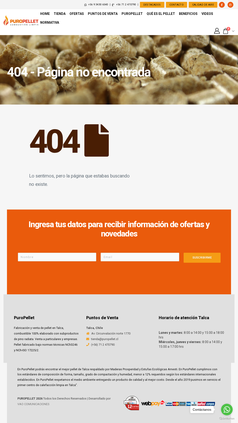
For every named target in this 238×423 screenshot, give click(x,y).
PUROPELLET (132, 14)
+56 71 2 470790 (125, 4)
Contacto (176, 4)
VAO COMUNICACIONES (33, 404)
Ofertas (76, 14)
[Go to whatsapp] (227, 409)
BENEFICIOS (188, 14)
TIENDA (60, 14)
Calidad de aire (203, 4)
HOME (45, 14)
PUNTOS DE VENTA (103, 14)
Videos (207, 14)
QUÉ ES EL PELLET (161, 14)
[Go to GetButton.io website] (226, 418)
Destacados (152, 4)
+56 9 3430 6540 (98, 4)
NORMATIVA (49, 22)
